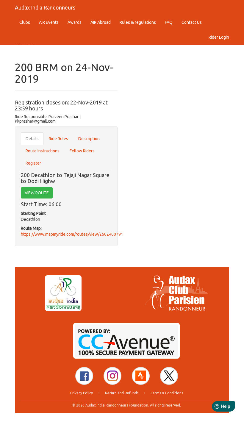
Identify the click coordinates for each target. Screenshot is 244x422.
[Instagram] (112, 376)
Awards (75, 22)
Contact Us (192, 22)
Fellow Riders (82, 151)
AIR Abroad (100, 22)
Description (89, 138)
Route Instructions (43, 151)
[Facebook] (84, 376)
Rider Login (219, 37)
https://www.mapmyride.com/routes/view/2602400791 (72, 234)
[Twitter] (169, 376)
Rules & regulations (138, 22)
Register (33, 163)
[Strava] (141, 376)
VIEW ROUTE (37, 192)
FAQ (169, 22)
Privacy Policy (81, 393)
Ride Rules (58, 138)
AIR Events (49, 22)
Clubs (24, 22)
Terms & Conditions (167, 393)
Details (32, 138)
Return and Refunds (121, 393)
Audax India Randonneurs (45, 7)
